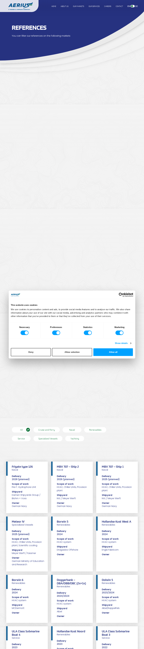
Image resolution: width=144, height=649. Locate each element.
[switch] (56, 333)
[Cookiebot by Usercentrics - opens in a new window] (121, 295)
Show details (121, 343)
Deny (30, 352)
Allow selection (72, 352)
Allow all (113, 352)
